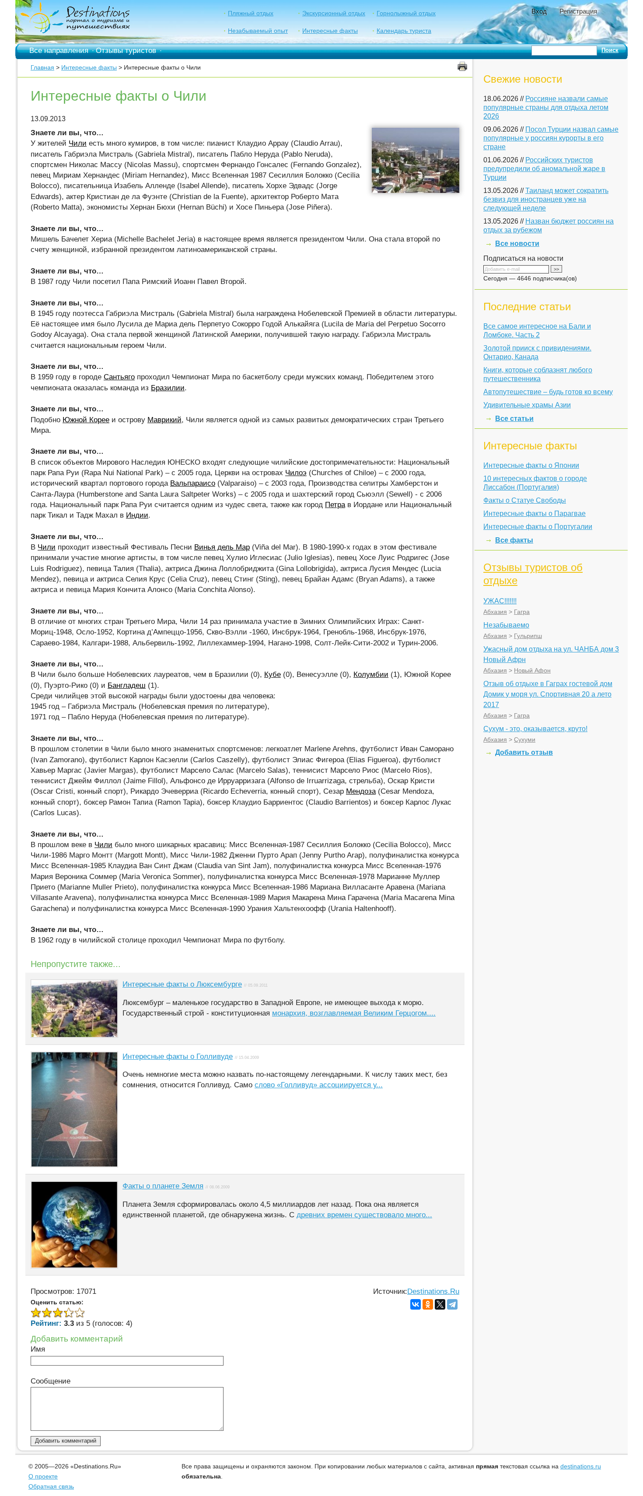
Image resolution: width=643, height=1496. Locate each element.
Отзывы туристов (126, 50)
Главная (42, 67)
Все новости (517, 243)
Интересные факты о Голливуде (177, 1056)
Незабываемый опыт (258, 30)
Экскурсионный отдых (333, 13)
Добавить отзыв (524, 752)
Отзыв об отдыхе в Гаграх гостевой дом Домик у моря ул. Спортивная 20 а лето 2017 (547, 694)
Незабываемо (506, 625)
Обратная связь (51, 1486)
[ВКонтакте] (415, 1304)
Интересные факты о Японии (531, 465)
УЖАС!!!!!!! (500, 601)
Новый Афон (532, 670)
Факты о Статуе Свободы (524, 500)
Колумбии (370, 674)
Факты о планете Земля (162, 1186)
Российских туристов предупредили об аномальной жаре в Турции (544, 168)
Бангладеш (127, 685)
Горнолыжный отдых (406, 13)
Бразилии (168, 388)
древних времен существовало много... (364, 1215)
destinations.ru (580, 1466)
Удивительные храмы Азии (527, 405)
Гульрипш (528, 635)
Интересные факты (330, 30)
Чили (78, 143)
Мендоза (361, 791)
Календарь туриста (404, 30)
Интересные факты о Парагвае (534, 513)
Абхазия (495, 611)
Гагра (522, 611)
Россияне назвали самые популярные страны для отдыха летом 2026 (545, 107)
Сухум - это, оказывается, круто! (535, 728)
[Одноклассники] (428, 1304)
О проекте (43, 1476)
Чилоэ (296, 473)
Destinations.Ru (433, 1291)
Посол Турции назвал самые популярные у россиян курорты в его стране (551, 138)
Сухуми (524, 739)
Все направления (58, 50)
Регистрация (578, 11)
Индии (137, 515)
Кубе (272, 674)
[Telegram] (452, 1304)
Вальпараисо (192, 483)
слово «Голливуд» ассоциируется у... (319, 1085)
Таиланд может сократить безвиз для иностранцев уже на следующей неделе (545, 199)
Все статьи (514, 418)
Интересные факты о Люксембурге (182, 984)
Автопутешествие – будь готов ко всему (548, 392)
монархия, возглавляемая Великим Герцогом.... (354, 1013)
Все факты (514, 540)
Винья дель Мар (222, 547)
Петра (335, 505)
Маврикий (164, 420)
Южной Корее (86, 420)
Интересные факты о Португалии (537, 526)
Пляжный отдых (250, 13)
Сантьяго (119, 377)
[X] (440, 1304)
